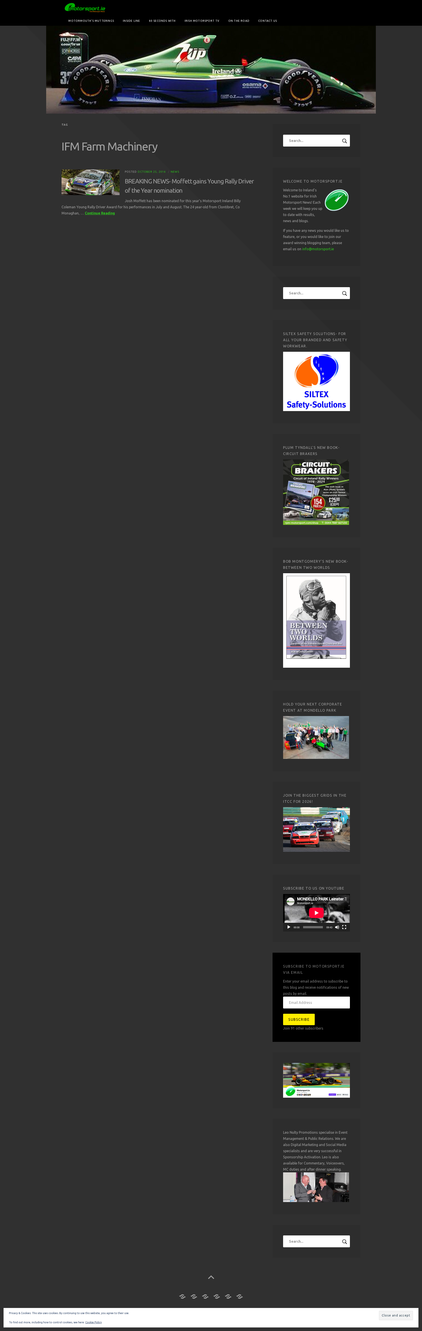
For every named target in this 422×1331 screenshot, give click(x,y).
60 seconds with (162, 20)
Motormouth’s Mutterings (91, 20)
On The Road (238, 20)
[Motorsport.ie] (211, 70)
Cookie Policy (93, 1322)
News (175, 171)
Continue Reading (100, 213)
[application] (316, 913)
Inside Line (131, 20)
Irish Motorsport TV (202, 20)
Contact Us (267, 20)
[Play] (289, 927)
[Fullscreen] (344, 927)
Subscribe (298, 1019)
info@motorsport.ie (318, 249)
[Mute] (337, 927)
